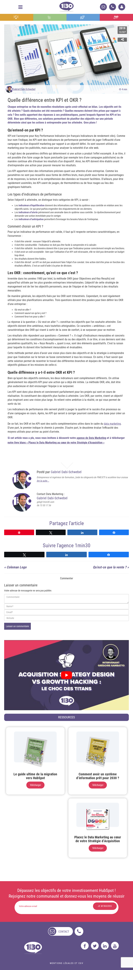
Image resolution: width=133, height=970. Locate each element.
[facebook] (85, 946)
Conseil (17, 17)
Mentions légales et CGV (66, 963)
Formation (83, 17)
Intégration (50, 17)
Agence (116, 17)
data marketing (112, 423)
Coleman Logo (16, 567)
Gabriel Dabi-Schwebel (24, 89)
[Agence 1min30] (66, 6)
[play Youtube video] (66, 675)
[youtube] (115, 946)
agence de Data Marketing (91, 438)
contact (63, 931)
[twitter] (95, 946)
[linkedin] (105, 946)
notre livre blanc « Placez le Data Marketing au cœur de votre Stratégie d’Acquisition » (56, 442)
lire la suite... (43, 480)
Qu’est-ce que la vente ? (109, 567)
